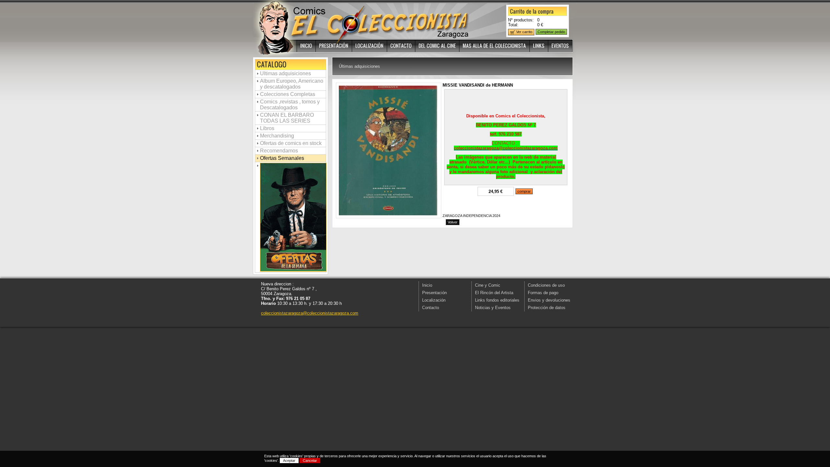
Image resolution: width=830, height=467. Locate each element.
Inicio (427, 285)
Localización (433, 300)
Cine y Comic (487, 285)
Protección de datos (546, 307)
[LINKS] (539, 46)
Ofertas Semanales (282, 158)
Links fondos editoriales (497, 300)
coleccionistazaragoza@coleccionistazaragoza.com (309, 313)
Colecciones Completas (287, 94)
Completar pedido (551, 32)
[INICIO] (306, 46)
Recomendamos (279, 150)
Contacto (430, 307)
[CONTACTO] (401, 46)
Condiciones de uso (546, 285)
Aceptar (289, 460)
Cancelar (310, 460)
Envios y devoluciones (549, 300)
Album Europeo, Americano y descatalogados (291, 84)
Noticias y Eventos (493, 307)
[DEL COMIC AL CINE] (437, 46)
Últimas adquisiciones (359, 66)
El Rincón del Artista (494, 292)
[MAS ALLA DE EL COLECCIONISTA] (494, 46)
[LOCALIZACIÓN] (369, 46)
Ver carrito (523, 32)
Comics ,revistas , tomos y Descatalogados (290, 104)
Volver (452, 222)
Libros (267, 128)
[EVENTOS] (560, 46)
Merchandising (277, 135)
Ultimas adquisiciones (285, 73)
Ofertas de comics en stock (291, 143)
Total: (513, 24)
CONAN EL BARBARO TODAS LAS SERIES (287, 118)
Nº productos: (521, 20)
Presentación (434, 292)
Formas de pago (543, 292)
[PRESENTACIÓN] (334, 46)
